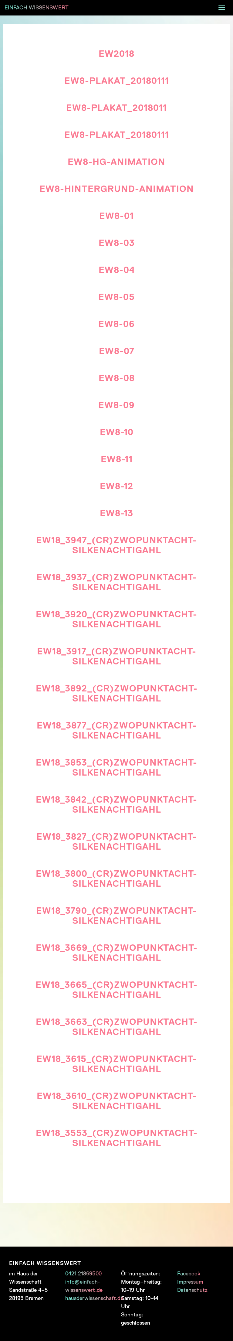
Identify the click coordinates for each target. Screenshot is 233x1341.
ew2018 (116, 54)
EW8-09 (116, 405)
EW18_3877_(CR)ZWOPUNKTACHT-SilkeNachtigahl (117, 730)
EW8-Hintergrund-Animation (116, 189)
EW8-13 (116, 513)
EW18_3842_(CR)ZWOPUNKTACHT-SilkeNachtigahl (116, 804)
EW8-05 (116, 297)
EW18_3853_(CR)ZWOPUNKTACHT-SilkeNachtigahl (116, 767)
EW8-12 (116, 486)
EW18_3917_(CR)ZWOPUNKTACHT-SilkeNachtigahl (116, 656)
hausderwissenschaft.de (94, 1298)
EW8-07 (116, 351)
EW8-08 (117, 378)
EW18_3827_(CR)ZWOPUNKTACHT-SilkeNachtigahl (116, 841)
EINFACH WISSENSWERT (37, 8)
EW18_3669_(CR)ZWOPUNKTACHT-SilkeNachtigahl (117, 953)
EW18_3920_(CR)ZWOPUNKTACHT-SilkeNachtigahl (116, 619)
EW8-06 (116, 324)
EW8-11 (117, 459)
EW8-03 (117, 243)
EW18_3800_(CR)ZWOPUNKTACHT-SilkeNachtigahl (116, 878)
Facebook (189, 1274)
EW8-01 (116, 216)
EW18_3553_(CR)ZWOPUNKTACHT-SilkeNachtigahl (117, 1138)
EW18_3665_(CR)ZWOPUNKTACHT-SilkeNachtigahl (116, 990)
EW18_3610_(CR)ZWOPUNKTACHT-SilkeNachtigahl (117, 1101)
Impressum (190, 1282)
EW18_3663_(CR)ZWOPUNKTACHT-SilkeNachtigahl (117, 1027)
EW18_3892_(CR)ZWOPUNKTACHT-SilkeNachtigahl (117, 693)
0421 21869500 (83, 1274)
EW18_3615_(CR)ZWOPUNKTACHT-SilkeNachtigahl (116, 1064)
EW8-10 (116, 432)
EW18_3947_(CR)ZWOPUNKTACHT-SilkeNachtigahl (116, 545)
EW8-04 (117, 270)
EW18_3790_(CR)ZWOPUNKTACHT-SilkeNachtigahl (116, 916)
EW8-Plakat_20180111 (116, 81)
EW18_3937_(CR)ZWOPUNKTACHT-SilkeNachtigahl (116, 582)
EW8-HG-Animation (116, 162)
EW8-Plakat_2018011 (116, 108)
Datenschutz (192, 1290)
